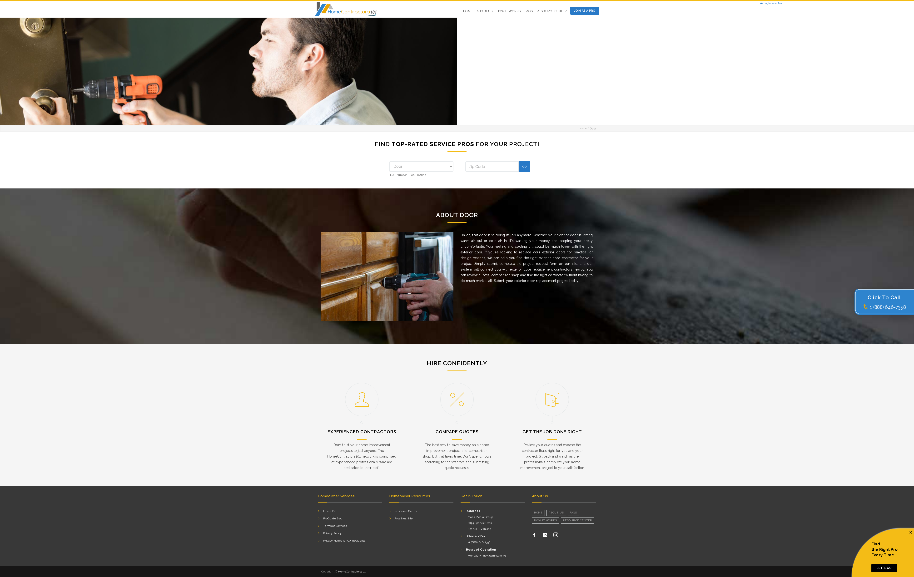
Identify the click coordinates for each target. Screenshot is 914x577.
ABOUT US (485, 11)
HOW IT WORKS (509, 11)
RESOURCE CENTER (577, 520)
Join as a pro (585, 10)
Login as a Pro (772, 3)
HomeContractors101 (352, 571)
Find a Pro (329, 511)
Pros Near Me (403, 518)
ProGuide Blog (333, 518)
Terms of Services (335, 526)
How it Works (545, 520)
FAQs (529, 11)
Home (583, 128)
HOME (467, 11)
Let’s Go (884, 568)
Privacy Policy (332, 533)
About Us (556, 512)
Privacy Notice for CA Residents (344, 540)
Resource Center (552, 11)
